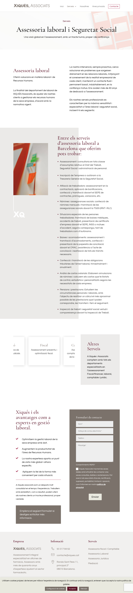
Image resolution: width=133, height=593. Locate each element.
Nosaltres (84, 6)
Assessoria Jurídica (98, 558)
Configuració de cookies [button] (55, 589)
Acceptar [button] (72, 589)
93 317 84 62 (63, 549)
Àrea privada (98, 6)
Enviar (95, 497)
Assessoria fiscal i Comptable (103, 549)
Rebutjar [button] (84, 589)
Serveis (70, 6)
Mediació (93, 563)
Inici (62, 6)
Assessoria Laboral (98, 554)
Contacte (114, 6)
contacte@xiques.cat (68, 555)
